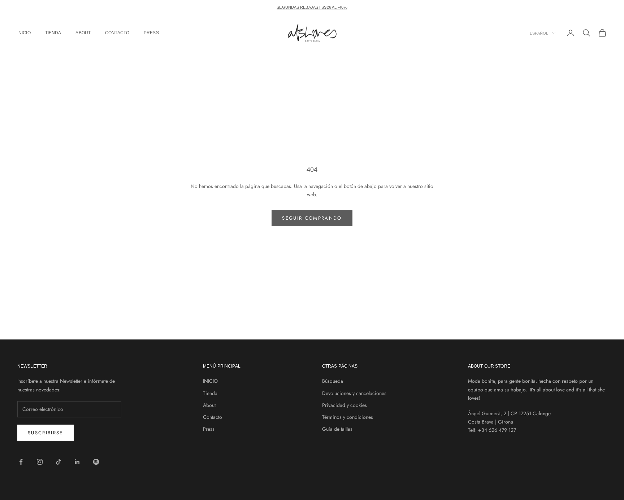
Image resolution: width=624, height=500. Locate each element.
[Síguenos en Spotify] (96, 461)
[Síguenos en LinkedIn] (77, 461)
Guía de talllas (337, 429)
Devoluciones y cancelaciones (354, 393)
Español (539, 33)
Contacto (117, 32)
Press (151, 32)
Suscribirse (45, 432)
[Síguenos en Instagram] (39, 461)
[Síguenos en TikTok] (58, 461)
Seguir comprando (312, 218)
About (83, 32)
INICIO (24, 32)
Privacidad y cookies (344, 405)
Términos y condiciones (347, 417)
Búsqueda (332, 381)
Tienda (53, 32)
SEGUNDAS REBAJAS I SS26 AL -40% (312, 7)
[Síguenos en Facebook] (21, 461)
